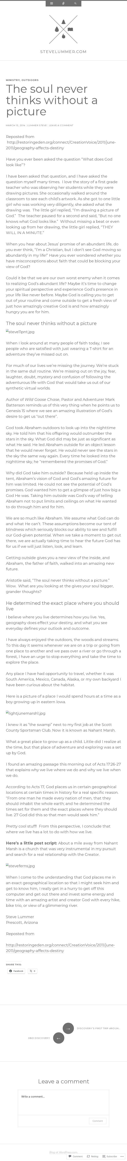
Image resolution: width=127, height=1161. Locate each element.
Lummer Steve (37, 125)
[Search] (75, 3)
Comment (97, 1120)
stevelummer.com (63, 51)
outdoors (30, 80)
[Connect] (63, 3)
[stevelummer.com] (63, 30)
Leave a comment (61, 125)
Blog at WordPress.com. (63, 1152)
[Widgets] (52, 3)
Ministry (13, 80)
